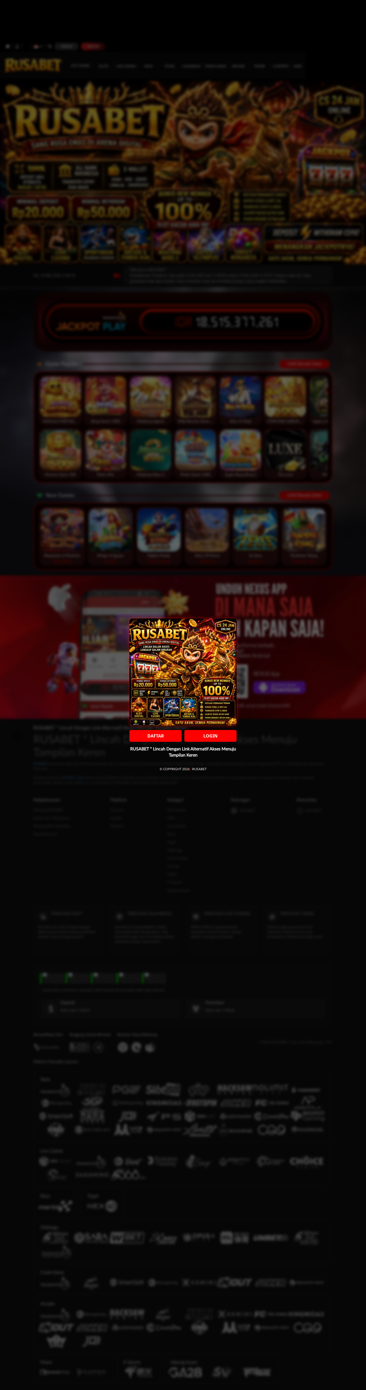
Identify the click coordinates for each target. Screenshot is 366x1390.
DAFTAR (155, 736)
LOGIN (210, 736)
